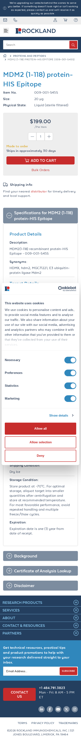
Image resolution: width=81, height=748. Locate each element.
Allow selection (40, 442)
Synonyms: (18, 262)
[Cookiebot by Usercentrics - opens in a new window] (58, 288)
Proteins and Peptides (29, 55)
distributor (39, 191)
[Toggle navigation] (6, 31)
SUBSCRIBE (68, 670)
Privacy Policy (42, 723)
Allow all (40, 428)
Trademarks (68, 723)
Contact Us (19, 694)
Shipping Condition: (25, 465)
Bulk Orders (41, 170)
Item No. (10, 92)
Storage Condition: (24, 480)
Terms (22, 723)
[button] (76, 20)
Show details (58, 415)
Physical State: (15, 105)
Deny (40, 455)
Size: (6, 99)
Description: (19, 242)
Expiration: (18, 522)
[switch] (70, 373)
